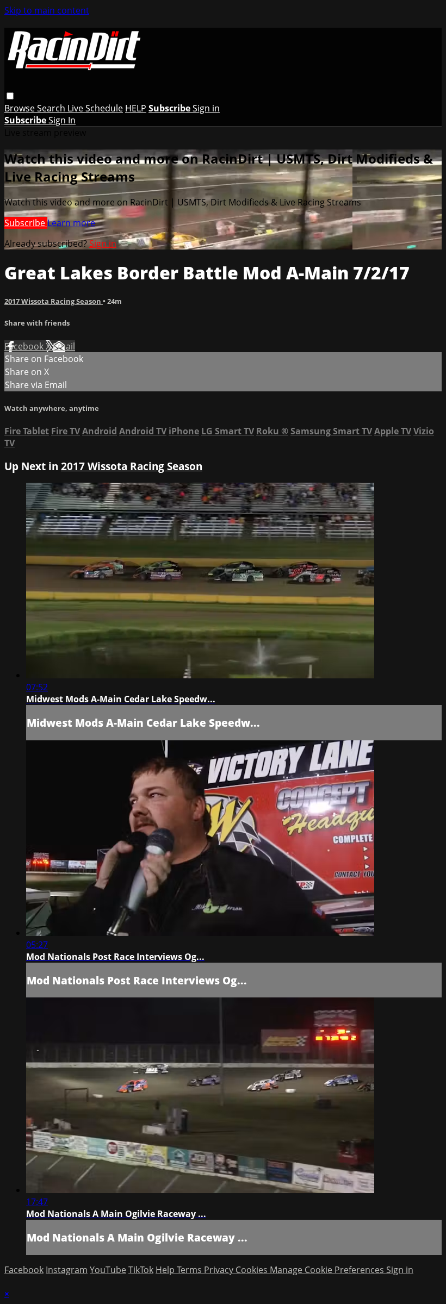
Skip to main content (46, 10)
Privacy (220, 1270)
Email (64, 346)
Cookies (253, 1270)
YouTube (108, 1270)
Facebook (25, 346)
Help (166, 1270)
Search (52, 108)
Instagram (67, 1270)
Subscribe (25, 223)
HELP (135, 108)
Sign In (62, 120)
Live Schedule (95, 108)
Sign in (206, 108)
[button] (10, 95)
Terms (190, 1270)
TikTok (140, 1270)
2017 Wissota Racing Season (53, 301)
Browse (20, 108)
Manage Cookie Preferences (328, 1270)
